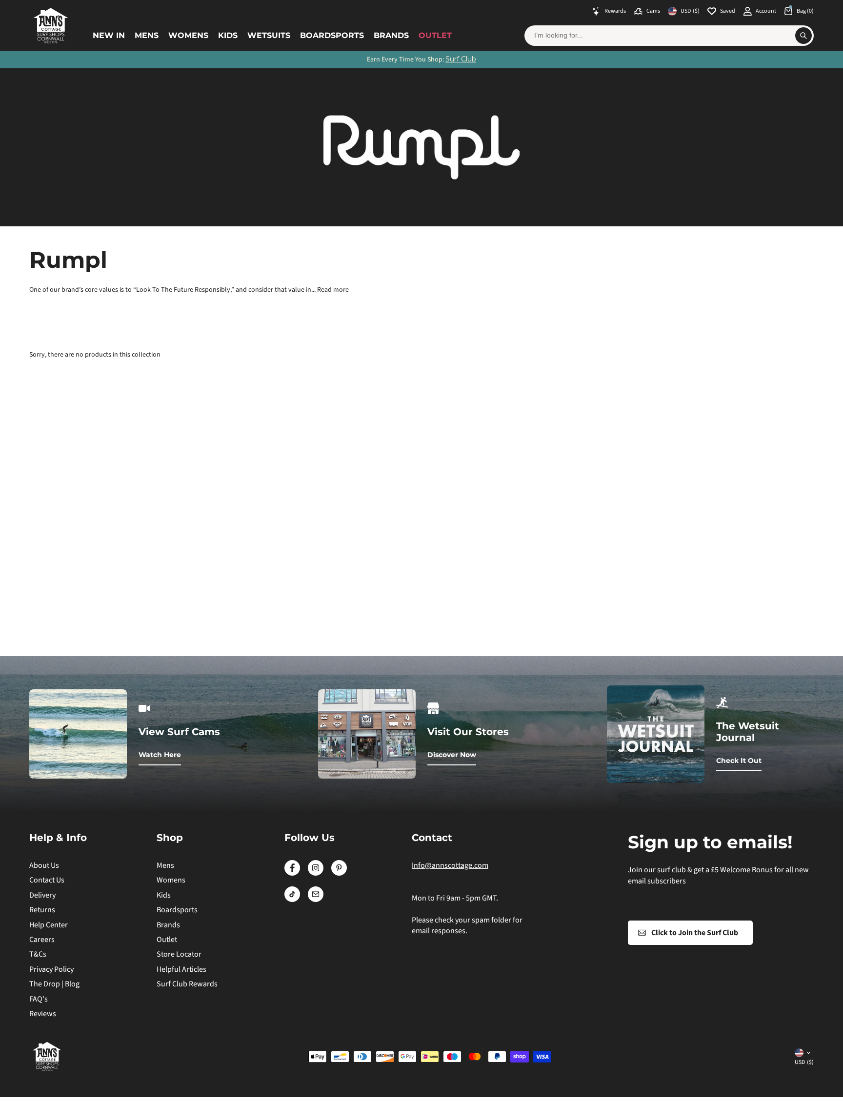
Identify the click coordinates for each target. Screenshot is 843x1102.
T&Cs (37, 954)
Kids (228, 35)
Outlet (435, 35)
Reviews (42, 1013)
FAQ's (38, 999)
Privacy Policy (51, 969)
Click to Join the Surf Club (694, 932)
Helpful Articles (181, 969)
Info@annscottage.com (450, 865)
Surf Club (460, 59)
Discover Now (451, 754)
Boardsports (332, 35)
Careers (42, 939)
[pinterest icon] (339, 873)
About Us (44, 865)
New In (109, 35)
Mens (147, 35)
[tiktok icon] (292, 899)
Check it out (739, 760)
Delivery (42, 895)
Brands (391, 35)
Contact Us (46, 880)
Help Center (48, 925)
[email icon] (315, 899)
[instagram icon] (315, 873)
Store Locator (179, 954)
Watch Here (160, 754)
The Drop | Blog (54, 984)
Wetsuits (268, 35)
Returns (42, 909)
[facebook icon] (292, 873)
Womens (188, 35)
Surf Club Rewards (187, 984)
